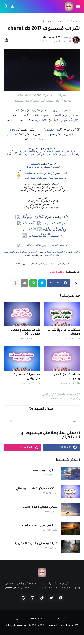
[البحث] (5, 6)
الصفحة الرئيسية (70, 21)
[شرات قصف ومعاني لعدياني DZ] (22, 314)
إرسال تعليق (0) (42, 409)
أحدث (74, 422)
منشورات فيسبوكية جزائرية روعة (25, 376)
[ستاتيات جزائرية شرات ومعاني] (62, 314)
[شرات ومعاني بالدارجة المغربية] (70, 546)
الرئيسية (63, 618)
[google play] (23, 598)
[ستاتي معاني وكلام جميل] (70, 509)
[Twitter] (42, 283)
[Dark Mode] (13, 6)
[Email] (24, 283)
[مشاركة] (7, 39)
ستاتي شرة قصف (45, 470)
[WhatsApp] (33, 283)
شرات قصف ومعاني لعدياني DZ (25, 332)
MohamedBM (70, 625)
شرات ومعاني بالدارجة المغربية (36, 543)
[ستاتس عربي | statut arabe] (70, 528)
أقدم (9, 422)
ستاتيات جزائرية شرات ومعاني (64, 332)
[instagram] (32, 598)
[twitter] (51, 598)
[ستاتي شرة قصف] (70, 473)
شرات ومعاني (49, 21)
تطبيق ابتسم (13, 588)
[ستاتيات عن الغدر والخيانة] (62, 358)
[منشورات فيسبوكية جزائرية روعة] (22, 358)
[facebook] (60, 598)
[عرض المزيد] (16, 283)
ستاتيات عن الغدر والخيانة (67, 376)
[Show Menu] (78, 6)
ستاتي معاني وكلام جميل (40, 507)
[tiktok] (42, 598)
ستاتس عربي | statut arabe (38, 525)
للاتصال (20, 618)
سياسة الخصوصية (42, 618)
